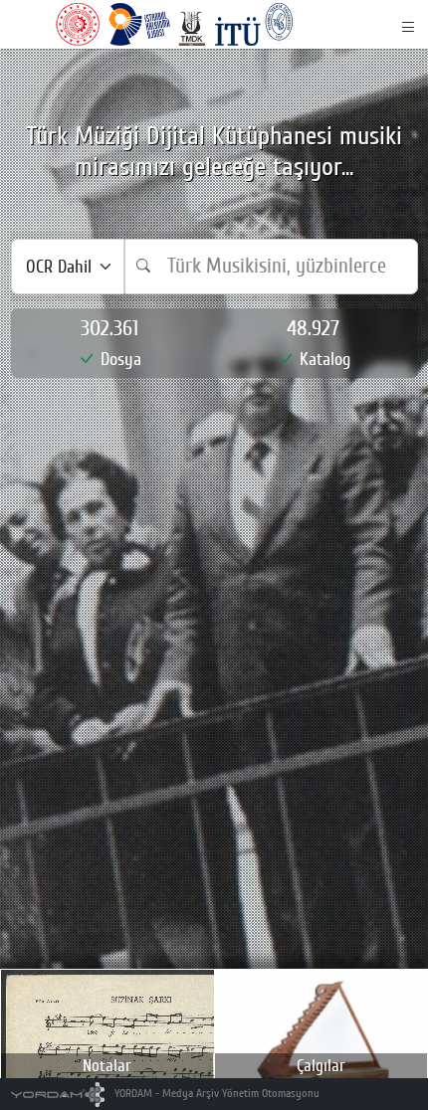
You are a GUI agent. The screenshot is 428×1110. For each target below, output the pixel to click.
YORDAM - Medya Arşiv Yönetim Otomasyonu (215, 1093)
